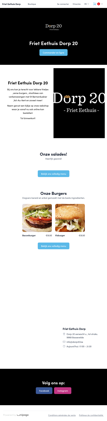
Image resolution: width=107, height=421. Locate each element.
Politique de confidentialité (91, 415)
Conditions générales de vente (62, 415)
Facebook (44, 390)
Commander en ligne (53, 52)
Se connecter (63, 4)
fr (85, 4)
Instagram (62, 390)
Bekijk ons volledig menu (53, 173)
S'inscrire (77, 4)
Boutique (32, 4)
